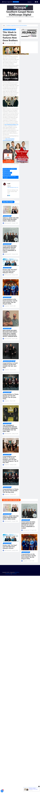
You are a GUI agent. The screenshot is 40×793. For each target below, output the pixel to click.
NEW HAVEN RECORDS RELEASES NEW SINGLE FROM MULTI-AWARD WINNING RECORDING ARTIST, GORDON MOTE (10, 333)
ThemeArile (14, 573)
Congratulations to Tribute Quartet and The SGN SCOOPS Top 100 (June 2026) (10, 396)
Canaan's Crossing (7, 168)
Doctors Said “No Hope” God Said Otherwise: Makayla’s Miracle (10, 271)
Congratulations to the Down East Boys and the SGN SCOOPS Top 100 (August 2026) (10, 301)
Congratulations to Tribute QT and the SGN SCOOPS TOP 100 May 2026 (10, 490)
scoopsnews (7, 305)
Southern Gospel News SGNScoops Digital (20, 13)
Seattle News (8, 573)
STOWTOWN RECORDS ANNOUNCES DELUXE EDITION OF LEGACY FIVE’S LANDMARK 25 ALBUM (10, 249)
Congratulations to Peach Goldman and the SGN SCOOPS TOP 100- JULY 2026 (10, 365)
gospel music (6, 170)
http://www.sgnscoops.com (12, 187)
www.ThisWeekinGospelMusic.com (11, 124)
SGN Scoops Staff (8, 223)
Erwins (15, 168)
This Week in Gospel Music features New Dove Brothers (16, 25)
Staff (5, 43)
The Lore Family (7, 174)
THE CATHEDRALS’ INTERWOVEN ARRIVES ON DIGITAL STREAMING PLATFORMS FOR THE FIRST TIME (10, 428)
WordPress (17, 572)
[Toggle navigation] (20, 21)
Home (4, 25)
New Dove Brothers (7, 172)
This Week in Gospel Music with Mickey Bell (10, 177)
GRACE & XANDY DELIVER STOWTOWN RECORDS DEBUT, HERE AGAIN (11, 219)
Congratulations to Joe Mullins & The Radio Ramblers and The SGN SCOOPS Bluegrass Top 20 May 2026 (10, 459)
